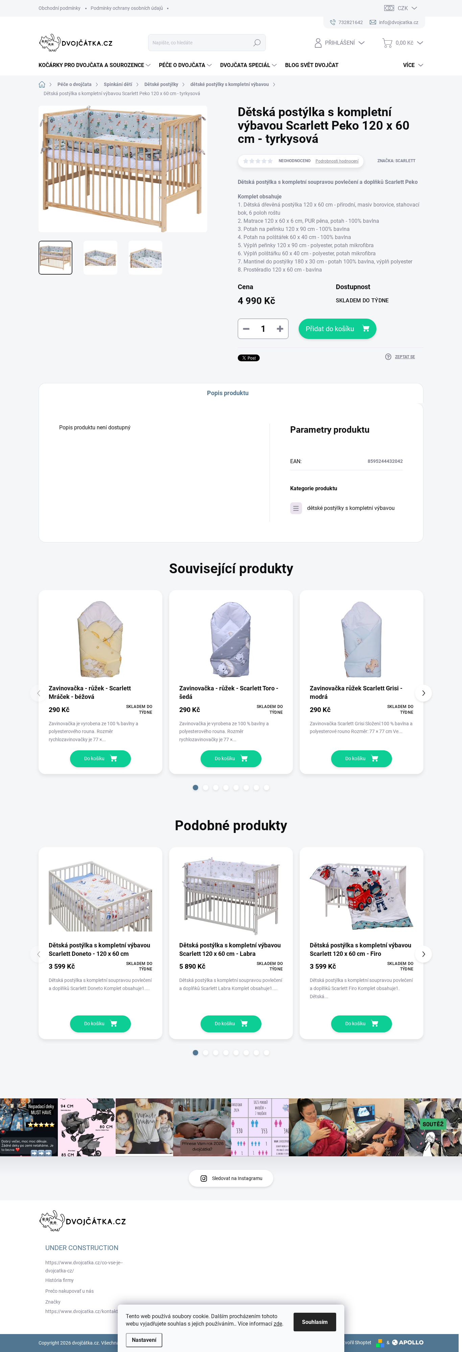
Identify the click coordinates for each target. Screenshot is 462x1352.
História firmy (59, 1280)
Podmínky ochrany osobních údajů (127, 8)
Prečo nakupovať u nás (69, 1291)
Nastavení (144, 1340)
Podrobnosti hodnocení (337, 161)
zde (278, 1324)
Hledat (257, 42)
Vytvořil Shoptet (354, 1342)
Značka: (396, 160)
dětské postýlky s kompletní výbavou (351, 508)
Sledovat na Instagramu (237, 1178)
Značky (53, 1302)
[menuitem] (95, 65)
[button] (195, 787)
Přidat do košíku (330, 329)
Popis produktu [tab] (228, 392)
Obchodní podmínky (59, 8)
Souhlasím (315, 1322)
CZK (403, 8)
